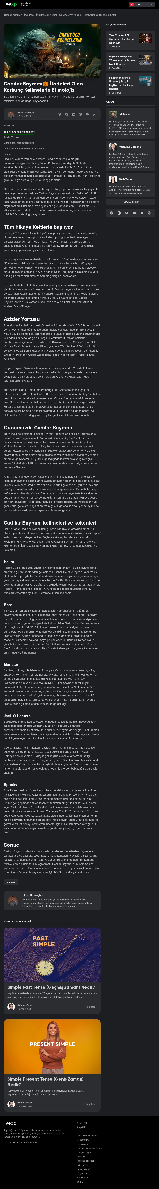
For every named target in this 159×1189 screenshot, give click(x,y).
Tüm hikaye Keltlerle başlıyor (19, 131)
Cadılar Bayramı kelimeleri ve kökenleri (24, 148)
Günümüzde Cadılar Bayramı (19, 142)
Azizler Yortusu (12, 137)
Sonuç (7, 154)
